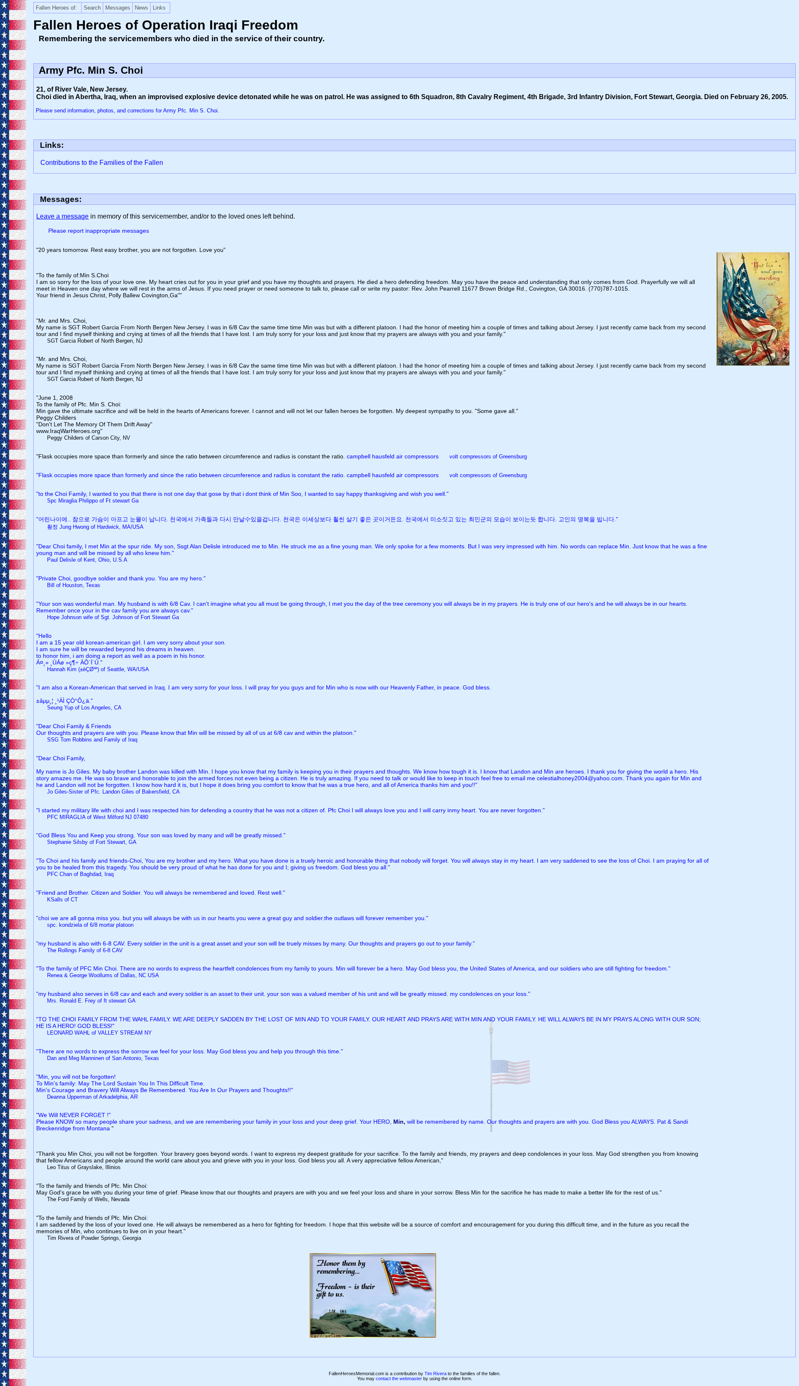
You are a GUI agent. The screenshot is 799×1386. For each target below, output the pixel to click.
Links (159, 8)
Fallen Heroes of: (56, 8)
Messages (117, 8)
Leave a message (62, 216)
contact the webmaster (399, 1378)
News (141, 8)
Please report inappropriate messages (98, 230)
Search (92, 8)
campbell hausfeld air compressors (437, 456)
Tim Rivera (435, 1373)
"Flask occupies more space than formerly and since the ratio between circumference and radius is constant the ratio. (191, 475)
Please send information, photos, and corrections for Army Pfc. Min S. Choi (127, 110)
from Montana (92, 1128)
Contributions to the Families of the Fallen (101, 162)
